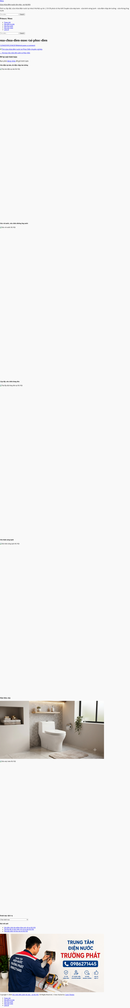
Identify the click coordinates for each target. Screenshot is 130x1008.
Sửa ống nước (8, 26)
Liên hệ (6, 30)
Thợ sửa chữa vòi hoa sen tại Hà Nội (16, 931)
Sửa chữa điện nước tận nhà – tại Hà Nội (25, 995)
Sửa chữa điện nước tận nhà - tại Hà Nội (15, 4)
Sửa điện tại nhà (9, 24)
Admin (19, 45)
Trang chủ (7, 22)
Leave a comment (28, 45)
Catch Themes (69, 995)
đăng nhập (11, 61)
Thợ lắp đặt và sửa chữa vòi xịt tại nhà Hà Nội (19, 929)
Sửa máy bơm (8, 28)
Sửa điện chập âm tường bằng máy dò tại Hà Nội (20, 927)
